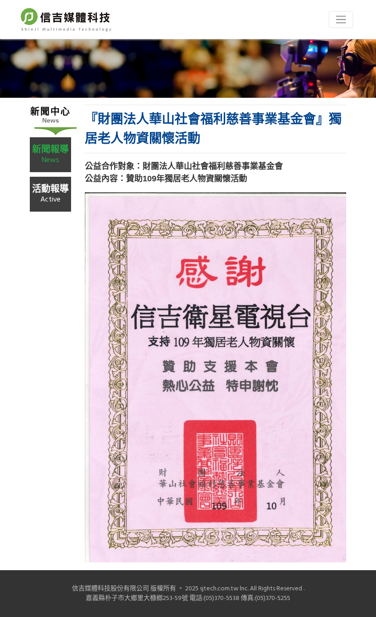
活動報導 (50, 193)
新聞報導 (50, 154)
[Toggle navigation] (341, 19)
